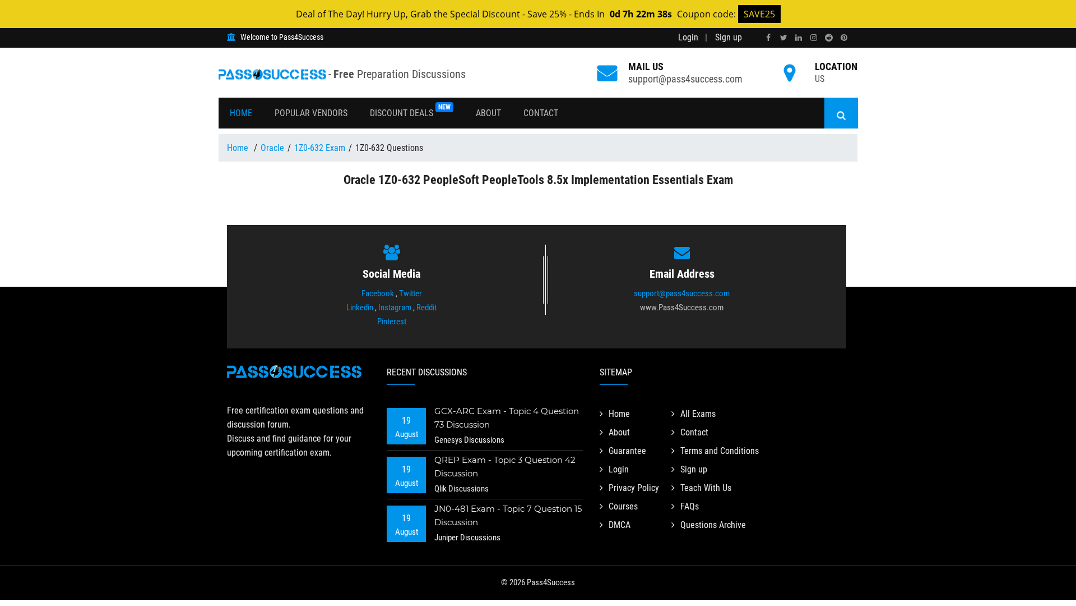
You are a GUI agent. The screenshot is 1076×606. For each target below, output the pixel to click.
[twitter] (783, 38)
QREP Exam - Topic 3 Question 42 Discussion (505, 466)
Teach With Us (705, 488)
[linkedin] (799, 38)
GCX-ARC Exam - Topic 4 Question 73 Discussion (506, 418)
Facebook (377, 293)
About (488, 113)
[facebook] (768, 38)
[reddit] (829, 38)
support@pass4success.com (685, 79)
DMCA (619, 525)
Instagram (394, 307)
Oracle (272, 148)
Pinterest (391, 321)
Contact (540, 113)
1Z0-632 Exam (319, 148)
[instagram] (814, 38)
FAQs (689, 506)
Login (688, 37)
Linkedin (359, 307)
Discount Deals (410, 110)
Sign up (728, 37)
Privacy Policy (634, 488)
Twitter (410, 293)
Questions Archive (713, 525)
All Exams (698, 413)
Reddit (426, 307)
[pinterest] (844, 38)
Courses (623, 506)
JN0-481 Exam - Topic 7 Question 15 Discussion (508, 515)
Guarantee (627, 451)
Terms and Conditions (719, 451)
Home (241, 113)
